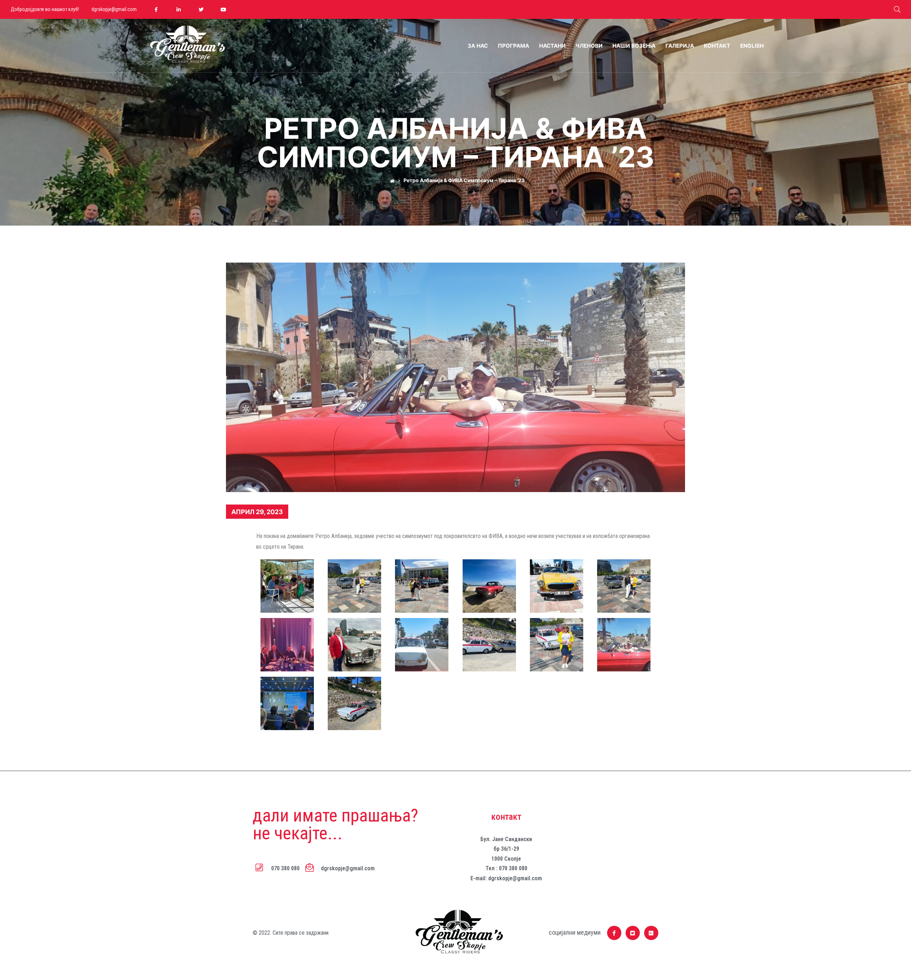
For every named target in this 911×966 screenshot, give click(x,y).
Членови (588, 45)
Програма (513, 45)
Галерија (679, 45)
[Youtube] (223, 9)
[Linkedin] (178, 9)
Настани (552, 45)
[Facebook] (156, 9)
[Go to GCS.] (390, 180)
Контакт (717, 45)
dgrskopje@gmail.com (114, 9)
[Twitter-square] (633, 933)
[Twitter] (201, 9)
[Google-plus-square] (651, 933)
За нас (478, 45)
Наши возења (633, 45)
